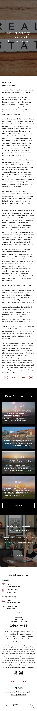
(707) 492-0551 (11, 608)
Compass (10, 649)
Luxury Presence (18, 695)
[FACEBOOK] (13, 681)
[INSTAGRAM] (18, 681)
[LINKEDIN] (24, 681)
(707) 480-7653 (11, 592)
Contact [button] (18, 555)
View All (18, 505)
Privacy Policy (27, 705)
